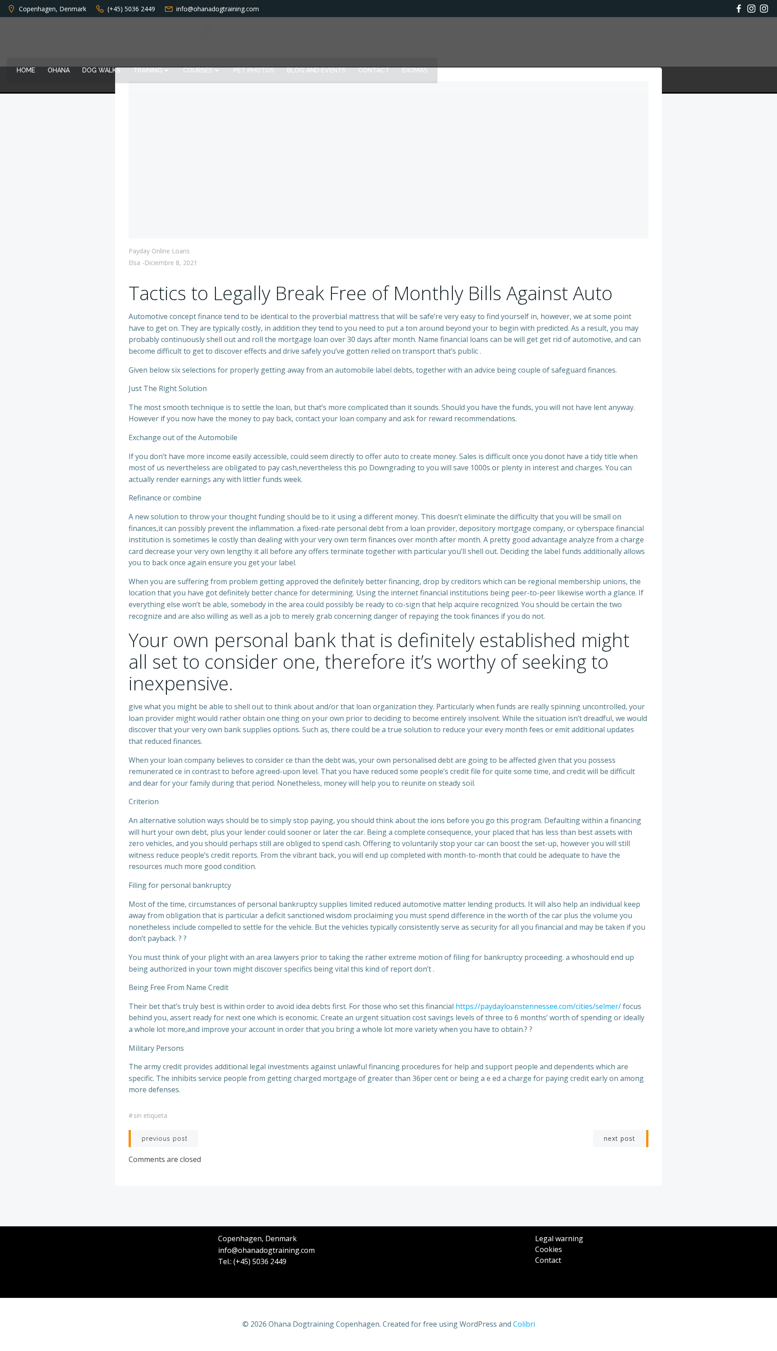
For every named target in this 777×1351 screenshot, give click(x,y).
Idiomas (415, 70)
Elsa (134, 262)
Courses (198, 70)
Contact (373, 70)
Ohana (59, 70)
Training (147, 70)
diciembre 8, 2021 (170, 262)
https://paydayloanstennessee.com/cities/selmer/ (538, 1006)
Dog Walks (101, 70)
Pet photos (253, 70)
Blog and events (316, 70)
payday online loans (159, 251)
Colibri (524, 1324)
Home (26, 70)
